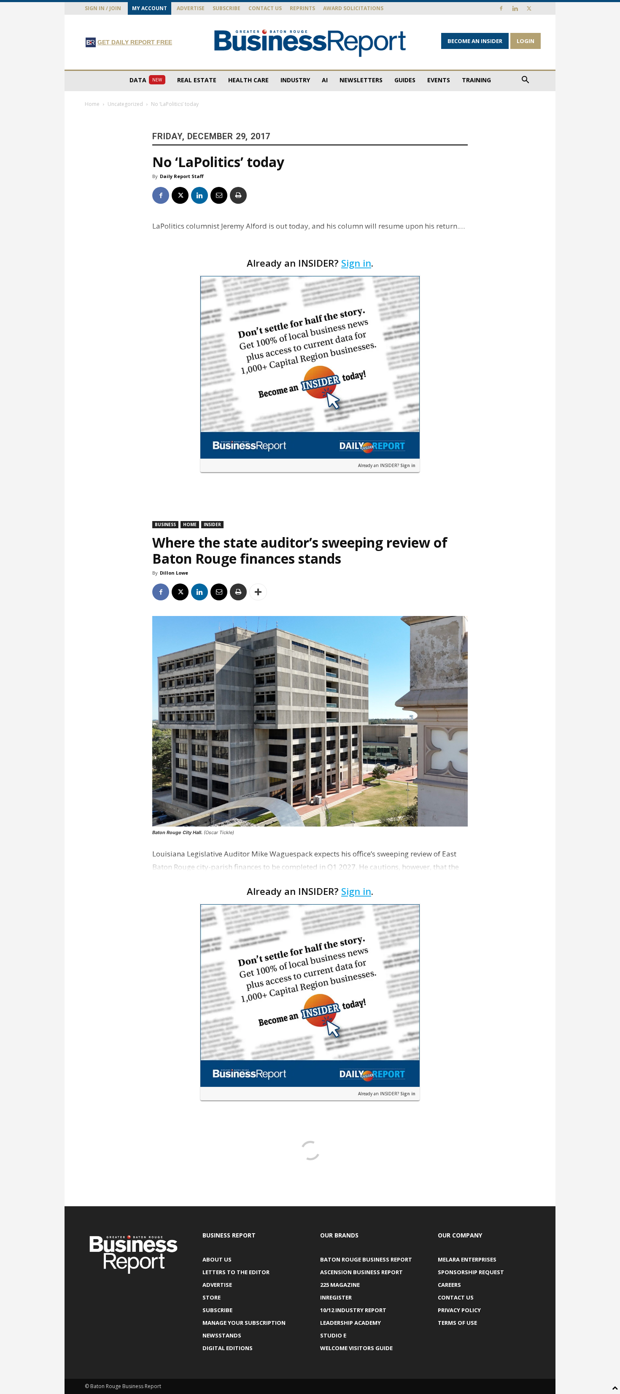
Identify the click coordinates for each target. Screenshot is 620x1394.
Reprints (302, 8)
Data (145, 80)
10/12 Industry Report (353, 1310)
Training (476, 80)
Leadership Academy (350, 1322)
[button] (525, 81)
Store (211, 1297)
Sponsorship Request (471, 1272)
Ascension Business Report (361, 1272)
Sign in (356, 263)
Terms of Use (457, 1322)
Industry (295, 80)
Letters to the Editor (236, 1272)
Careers (449, 1285)
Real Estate (196, 80)
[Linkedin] (515, 8)
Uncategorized (125, 104)
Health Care (248, 80)
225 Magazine (340, 1285)
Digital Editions (227, 1348)
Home (92, 104)
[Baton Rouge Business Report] (310, 43)
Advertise (191, 8)
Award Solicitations (353, 8)
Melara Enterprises (467, 1259)
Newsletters (361, 80)
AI (325, 80)
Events (438, 80)
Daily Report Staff (182, 176)
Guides (404, 80)
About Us (217, 1259)
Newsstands (221, 1335)
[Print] (238, 195)
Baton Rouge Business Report (366, 1259)
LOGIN (525, 41)
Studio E (333, 1335)
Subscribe (226, 8)
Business (165, 524)
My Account (149, 8)
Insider (212, 524)
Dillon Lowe (174, 573)
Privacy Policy (459, 1310)
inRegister (336, 1297)
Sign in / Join (103, 8)
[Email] (218, 195)
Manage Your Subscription (244, 1322)
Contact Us (265, 8)
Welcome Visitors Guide (356, 1348)
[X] (529, 8)
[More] (258, 592)
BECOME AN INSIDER (474, 41)
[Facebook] (501, 8)
